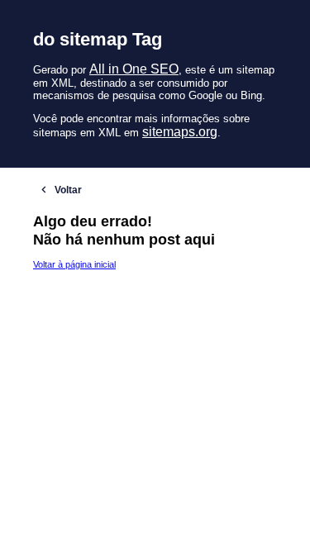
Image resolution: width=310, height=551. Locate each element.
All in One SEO (134, 69)
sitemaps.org (179, 132)
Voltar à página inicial (74, 264)
